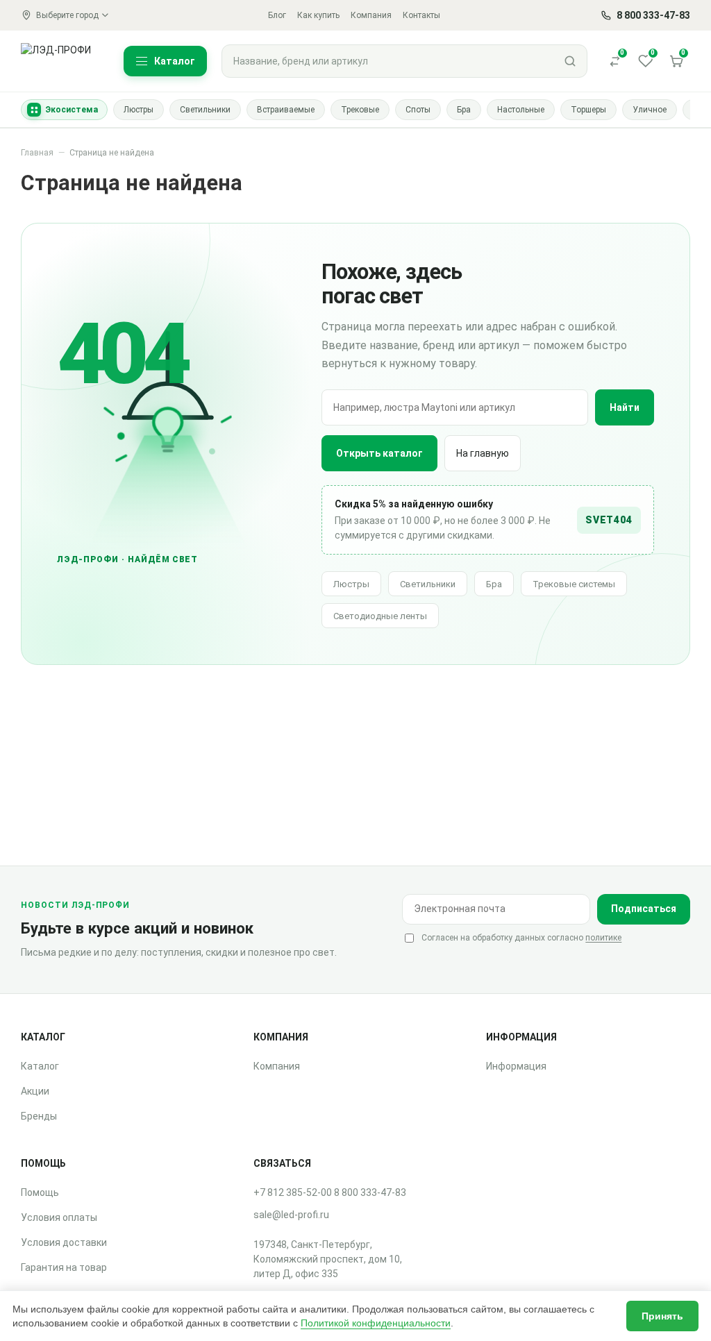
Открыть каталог (379, 453)
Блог (277, 15)
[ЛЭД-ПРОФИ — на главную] (64, 60)
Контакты (421, 15)
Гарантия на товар (64, 1267)
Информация (516, 1066)
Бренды (39, 1116)
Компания (371, 15)
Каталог (40, 1066)
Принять (662, 1316)
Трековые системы (574, 584)
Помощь (40, 1192)
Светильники (427, 584)
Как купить (318, 15)
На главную (482, 453)
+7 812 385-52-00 (292, 1192)
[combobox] (387, 61)
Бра (494, 584)
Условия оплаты (59, 1217)
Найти (624, 407)
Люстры (351, 584)
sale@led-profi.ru (291, 1214)
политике (603, 938)
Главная (37, 153)
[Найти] (570, 61)
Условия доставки (64, 1242)
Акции (35, 1091)
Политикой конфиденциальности (376, 1323)
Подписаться (643, 908)
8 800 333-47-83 (370, 1192)
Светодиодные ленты (380, 616)
